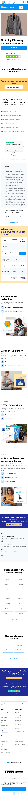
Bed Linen (19, 645)
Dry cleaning (20, 703)
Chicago (21, 593)
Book (21, 7)
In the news (4, 741)
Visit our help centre (14, 222)
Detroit (7, 613)
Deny (8, 793)
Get (25, 2)
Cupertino (7, 603)
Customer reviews (5, 722)
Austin (7, 579)
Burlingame (7, 589)
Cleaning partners (5, 752)
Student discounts (19, 731)
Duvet (7, 649)
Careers (3, 747)
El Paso (21, 613)
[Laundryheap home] (7, 7)
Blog (2, 744)
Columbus (20, 598)
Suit (8, 654)
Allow (14, 788)
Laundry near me (5, 728)
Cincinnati (7, 598)
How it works (4, 712)
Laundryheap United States (7, 703)
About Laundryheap (6, 739)
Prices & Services (5, 715)
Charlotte (7, 593)
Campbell (21, 589)
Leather (19, 654)
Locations (3, 720)
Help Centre (4, 717)
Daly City (7, 608)
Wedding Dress (19, 649)
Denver (21, 608)
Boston (21, 584)
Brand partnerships (19, 741)
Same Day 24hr (13, 658)
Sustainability (4, 725)
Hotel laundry (18, 724)
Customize (20, 793)
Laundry (17, 712)
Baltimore (21, 579)
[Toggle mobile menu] (26, 7)
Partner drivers (4, 749)
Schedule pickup (23, 253)
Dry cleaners (18, 717)
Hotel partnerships (19, 739)
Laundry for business (20, 744)
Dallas (20, 603)
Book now (14, 47)
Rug (8, 645)
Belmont (7, 584)
